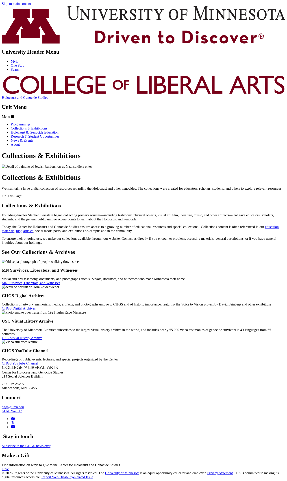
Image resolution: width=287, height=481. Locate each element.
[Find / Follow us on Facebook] (13, 419)
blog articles (24, 231)
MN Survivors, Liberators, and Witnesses (31, 283)
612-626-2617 (12, 411)
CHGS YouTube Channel (20, 363)
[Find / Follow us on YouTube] (13, 427)
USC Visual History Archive (22, 338)
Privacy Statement (220, 473)
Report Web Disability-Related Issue (67, 477)
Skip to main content (16, 4)
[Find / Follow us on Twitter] (13, 423)
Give (5, 469)
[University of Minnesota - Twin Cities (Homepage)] (143, 42)
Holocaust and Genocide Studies (25, 97)
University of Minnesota (122, 473)
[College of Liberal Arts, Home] (143, 93)
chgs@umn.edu (13, 407)
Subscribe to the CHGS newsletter (26, 446)
